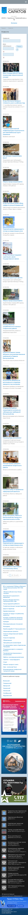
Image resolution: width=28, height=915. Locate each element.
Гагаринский (7, 683)
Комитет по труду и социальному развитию (13, 614)
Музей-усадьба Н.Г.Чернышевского (14, 629)
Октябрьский (7, 693)
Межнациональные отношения (13, 624)
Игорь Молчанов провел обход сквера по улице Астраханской (13, 204)
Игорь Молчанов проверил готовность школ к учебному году (14, 102)
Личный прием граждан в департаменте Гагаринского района (12, 465)
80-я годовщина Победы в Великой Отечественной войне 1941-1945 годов (14, 588)
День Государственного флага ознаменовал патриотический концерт (13, 75)
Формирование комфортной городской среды (12, 670)
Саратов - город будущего (11, 659)
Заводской (6, 685)
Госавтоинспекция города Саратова (14, 606)
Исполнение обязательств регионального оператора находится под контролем (11, 382)
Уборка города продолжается (12, 182)
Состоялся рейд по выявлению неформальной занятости (13, 490)
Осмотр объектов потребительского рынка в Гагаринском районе (12, 326)
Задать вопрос (11, 905)
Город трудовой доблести (11, 603)
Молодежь (6, 626)
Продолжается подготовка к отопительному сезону (12, 567)
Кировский (6, 688)
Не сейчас (20, 905)
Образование (7, 640)
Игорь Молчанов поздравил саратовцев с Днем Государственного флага (12, 257)
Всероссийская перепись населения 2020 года (11, 600)
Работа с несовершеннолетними (13, 657)
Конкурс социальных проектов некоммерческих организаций (12, 618)
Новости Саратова (9, 638)
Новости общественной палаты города (13, 634)
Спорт (5, 662)
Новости (10, 28)
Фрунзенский (7, 695)
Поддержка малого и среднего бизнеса (13, 649)
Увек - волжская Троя (10, 667)
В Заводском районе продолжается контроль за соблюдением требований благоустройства (12, 411)
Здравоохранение (9, 611)
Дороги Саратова (8, 608)
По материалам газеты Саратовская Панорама (14, 646)
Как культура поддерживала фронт (12, 157)
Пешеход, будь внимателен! (12, 438)
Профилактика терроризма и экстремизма (12, 653)
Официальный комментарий (12, 642)
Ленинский (6, 690)
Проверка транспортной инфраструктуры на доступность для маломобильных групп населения (13, 131)
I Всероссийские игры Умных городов (12, 592)
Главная (3, 28)
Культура (6, 621)
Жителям (14, 23)
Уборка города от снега (10, 664)
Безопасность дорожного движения (11, 596)
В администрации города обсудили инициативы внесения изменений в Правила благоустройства (14, 355)
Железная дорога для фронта (12, 277)
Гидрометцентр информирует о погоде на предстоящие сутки (13, 230)
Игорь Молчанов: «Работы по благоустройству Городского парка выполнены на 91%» (12, 517)
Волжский (6, 681)
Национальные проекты (10, 631)
